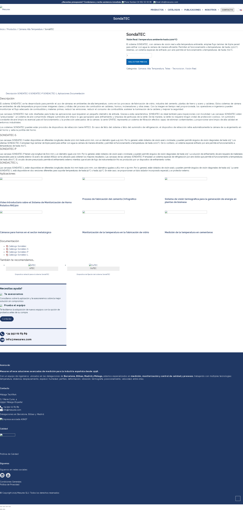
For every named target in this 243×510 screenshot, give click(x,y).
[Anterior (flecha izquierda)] (1, 509)
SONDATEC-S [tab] (23, 93)
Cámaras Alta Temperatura (30, 29)
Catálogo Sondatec (17, 246)
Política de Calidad (9, 454)
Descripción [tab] (11, 93)
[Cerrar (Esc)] (9, 506)
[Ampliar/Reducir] (1, 506)
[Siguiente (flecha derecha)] (4, 509)
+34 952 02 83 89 (11, 407)
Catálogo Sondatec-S (18, 249)
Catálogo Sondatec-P (18, 252)
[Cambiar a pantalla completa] (4, 506)
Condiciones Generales (10, 482)
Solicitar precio (137, 62)
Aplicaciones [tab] (63, 93)
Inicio (2, 29)
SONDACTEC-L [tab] (50, 93)
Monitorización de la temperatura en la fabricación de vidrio (115, 232)
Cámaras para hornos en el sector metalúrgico (25, 232)
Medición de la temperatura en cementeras (189, 232)
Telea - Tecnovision (174, 68)
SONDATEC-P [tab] (36, 93)
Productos (11, 29)
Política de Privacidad (9, 484)
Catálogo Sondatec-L (18, 255)
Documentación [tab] (77, 93)
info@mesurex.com (12, 410)
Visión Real (190, 68)
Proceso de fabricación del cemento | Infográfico (109, 199)
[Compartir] (7, 506)
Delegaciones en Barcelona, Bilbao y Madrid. (22, 414)
